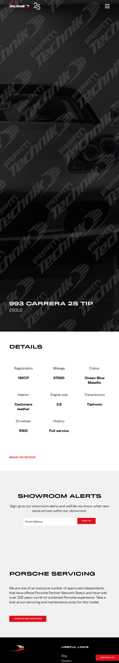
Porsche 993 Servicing (28, 618)
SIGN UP (86, 521)
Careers (66, 660)
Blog (64, 655)
